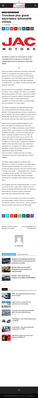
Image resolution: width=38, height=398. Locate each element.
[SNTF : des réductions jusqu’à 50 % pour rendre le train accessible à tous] (6, 296)
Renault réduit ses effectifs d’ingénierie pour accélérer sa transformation (21, 269)
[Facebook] (19, 390)
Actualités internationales (20, 9)
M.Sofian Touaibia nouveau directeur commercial (9, 227)
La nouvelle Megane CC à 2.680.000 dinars (29, 227)
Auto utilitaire (22, 396)
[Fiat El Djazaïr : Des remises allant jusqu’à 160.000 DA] (6, 321)
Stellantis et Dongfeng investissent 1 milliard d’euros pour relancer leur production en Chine (23, 261)
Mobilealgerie (30, 396)
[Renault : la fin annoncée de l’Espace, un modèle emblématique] (6, 278)
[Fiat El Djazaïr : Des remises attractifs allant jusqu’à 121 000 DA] (6, 329)
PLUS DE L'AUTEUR (22, 254)
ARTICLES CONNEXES (9, 254)
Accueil (3, 9)
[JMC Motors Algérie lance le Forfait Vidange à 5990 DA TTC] (6, 338)
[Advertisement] (19, 362)
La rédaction (7, 24)
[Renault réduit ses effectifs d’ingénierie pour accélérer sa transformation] (6, 269)
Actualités (9, 9)
